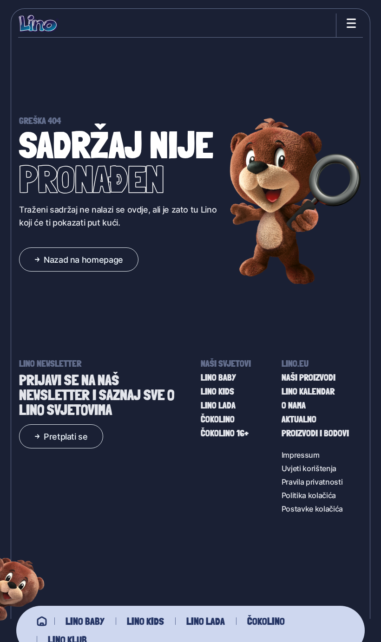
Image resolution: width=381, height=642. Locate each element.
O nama (294, 405)
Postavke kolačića (312, 508)
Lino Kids (145, 621)
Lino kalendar (308, 391)
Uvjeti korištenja (309, 468)
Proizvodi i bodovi (315, 433)
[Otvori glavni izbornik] (349, 23)
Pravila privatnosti (312, 481)
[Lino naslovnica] (38, 23)
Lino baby (85, 621)
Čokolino (266, 621)
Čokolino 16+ (225, 433)
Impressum (301, 454)
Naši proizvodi (308, 377)
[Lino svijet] (42, 621)
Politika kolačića (309, 495)
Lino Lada (205, 621)
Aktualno (299, 419)
